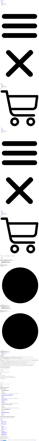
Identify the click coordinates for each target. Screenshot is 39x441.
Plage (2, 84)
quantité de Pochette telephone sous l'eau (4, 265)
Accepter (4, 440)
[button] (19, 44)
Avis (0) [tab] (2, 354)
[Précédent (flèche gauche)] (0, 439)
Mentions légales (3, 431)
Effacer (6, 264)
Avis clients (2, 428)
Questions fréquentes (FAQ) (4, 427)
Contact (2, 426)
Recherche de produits (3, 86)
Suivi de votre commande (3, 421)
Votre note (1, 378)
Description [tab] (2, 353)
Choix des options (3, 402)
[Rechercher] (1, 5)
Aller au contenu (1, 0)
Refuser (5, 440)
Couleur (1, 264)
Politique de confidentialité (4, 432)
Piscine (2, 1)
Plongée (2, 2)
